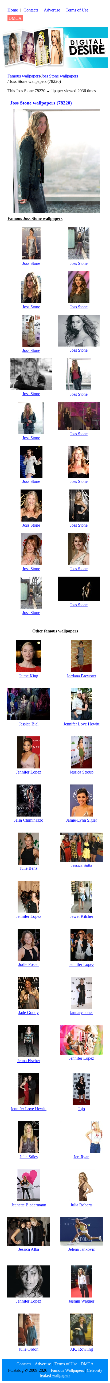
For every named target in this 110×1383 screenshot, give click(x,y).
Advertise (52, 10)
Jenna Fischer (28, 1060)
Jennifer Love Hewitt (81, 724)
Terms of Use (77, 10)
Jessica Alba (28, 1249)
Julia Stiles (29, 1157)
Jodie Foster (28, 964)
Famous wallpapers (23, 76)
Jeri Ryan (81, 1157)
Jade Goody (28, 1012)
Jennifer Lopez (28, 772)
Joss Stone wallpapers (59, 76)
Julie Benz (28, 868)
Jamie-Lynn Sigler (81, 820)
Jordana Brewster (81, 676)
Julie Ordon (28, 1349)
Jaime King (28, 676)
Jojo (81, 1108)
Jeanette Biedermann (28, 1205)
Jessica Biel (28, 724)
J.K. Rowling (81, 1349)
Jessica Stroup (81, 772)
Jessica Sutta (81, 865)
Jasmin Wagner (81, 1301)
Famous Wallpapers (67, 1370)
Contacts (30, 10)
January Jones (81, 1012)
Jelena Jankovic (81, 1249)
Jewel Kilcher (81, 916)
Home (12, 10)
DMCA (15, 18)
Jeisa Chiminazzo (28, 820)
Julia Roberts (81, 1205)
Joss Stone (31, 263)
